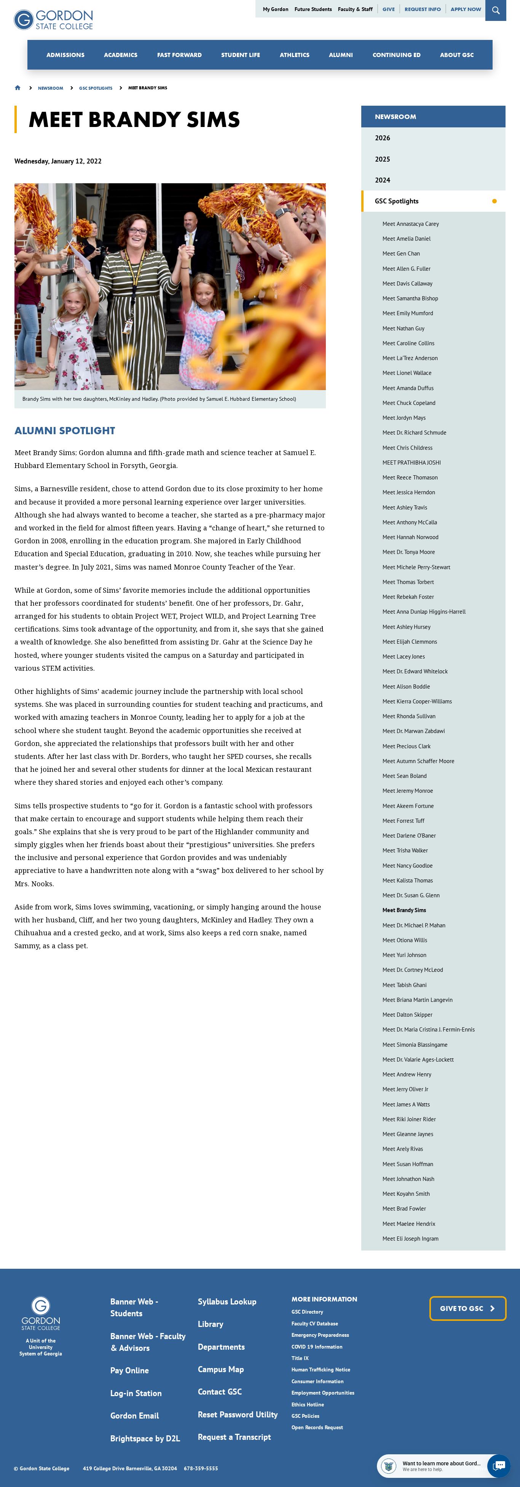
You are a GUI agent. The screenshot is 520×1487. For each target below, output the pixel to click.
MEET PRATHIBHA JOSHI (412, 462)
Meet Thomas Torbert (408, 582)
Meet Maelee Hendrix (409, 1223)
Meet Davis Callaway (407, 283)
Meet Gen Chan (401, 253)
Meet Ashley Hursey (407, 626)
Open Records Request (317, 1427)
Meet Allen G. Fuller (407, 268)
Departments (221, 1346)
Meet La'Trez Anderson (410, 358)
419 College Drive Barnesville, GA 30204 (130, 1468)
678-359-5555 (201, 1468)
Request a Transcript (234, 1436)
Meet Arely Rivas (403, 1148)
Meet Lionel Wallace (407, 372)
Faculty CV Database (315, 1323)
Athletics (294, 55)
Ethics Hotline (308, 1404)
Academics (120, 55)
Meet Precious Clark (407, 746)
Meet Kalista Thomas (408, 880)
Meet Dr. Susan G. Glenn (411, 895)
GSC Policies (305, 1415)
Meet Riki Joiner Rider (409, 1119)
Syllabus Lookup (227, 1301)
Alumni (341, 55)
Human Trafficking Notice (321, 1369)
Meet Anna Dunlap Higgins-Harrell (424, 611)
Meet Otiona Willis (405, 940)
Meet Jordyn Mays (404, 417)
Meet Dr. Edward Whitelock (415, 671)
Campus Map (221, 1369)
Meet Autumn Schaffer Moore (419, 761)
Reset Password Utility (238, 1414)
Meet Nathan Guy (403, 328)
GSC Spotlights (397, 201)
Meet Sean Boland (405, 775)
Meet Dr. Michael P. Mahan (414, 925)
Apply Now (466, 9)
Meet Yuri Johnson (404, 955)
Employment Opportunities (323, 1392)
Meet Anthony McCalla (410, 522)
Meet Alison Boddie (406, 686)
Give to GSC (461, 1308)
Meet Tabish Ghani (405, 985)
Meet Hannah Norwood (411, 537)
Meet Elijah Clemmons (410, 641)
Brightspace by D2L (145, 1438)
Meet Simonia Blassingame (415, 1044)
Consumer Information (318, 1381)
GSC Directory (307, 1311)
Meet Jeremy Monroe (408, 790)
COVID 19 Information (317, 1346)
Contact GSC (220, 1391)
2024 (382, 180)
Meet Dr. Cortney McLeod (413, 969)
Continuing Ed (397, 55)
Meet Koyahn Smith (406, 1193)
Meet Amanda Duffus (408, 388)
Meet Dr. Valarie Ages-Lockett (418, 1059)
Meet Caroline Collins (408, 343)
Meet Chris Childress (407, 447)
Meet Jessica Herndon (409, 492)
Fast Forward (179, 55)
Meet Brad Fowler (404, 1208)
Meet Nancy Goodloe (408, 865)
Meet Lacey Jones (404, 656)
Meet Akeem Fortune (408, 805)
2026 (382, 137)
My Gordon (276, 9)
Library (210, 1324)
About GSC (457, 55)
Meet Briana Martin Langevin (418, 999)
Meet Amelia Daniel (407, 238)
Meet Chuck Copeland (409, 402)
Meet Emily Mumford (408, 313)
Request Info (423, 9)
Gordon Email (134, 1415)
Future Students (313, 9)
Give (389, 9)
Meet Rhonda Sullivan (409, 716)
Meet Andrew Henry (407, 1074)
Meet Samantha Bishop (410, 298)
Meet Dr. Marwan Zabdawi (414, 731)
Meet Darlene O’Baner (409, 835)
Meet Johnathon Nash (408, 1178)
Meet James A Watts (406, 1104)
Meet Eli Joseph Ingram (411, 1238)
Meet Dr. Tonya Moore (409, 551)
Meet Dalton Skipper (407, 1014)
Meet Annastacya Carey (411, 223)
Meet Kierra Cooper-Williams (417, 701)
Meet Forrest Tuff (403, 820)
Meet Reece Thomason (410, 477)
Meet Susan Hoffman (408, 1164)
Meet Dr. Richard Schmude (415, 432)
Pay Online (129, 1370)
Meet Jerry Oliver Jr (405, 1089)
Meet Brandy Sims (404, 910)
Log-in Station (136, 1393)
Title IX (300, 1358)
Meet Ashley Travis (405, 507)
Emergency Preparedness (320, 1334)
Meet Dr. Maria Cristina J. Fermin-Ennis (429, 1029)
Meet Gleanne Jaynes (408, 1134)
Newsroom (395, 116)
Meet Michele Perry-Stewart (416, 567)
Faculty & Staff (355, 9)
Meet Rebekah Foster (408, 596)
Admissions (65, 55)
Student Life (240, 55)
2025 (382, 159)
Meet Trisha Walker (405, 850)
